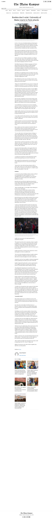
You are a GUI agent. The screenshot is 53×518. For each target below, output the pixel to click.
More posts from (22, 355)
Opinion (27, 10)
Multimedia (33, 10)
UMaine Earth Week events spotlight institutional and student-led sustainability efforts (32, 389)
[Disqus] (26, 423)
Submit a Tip (8, 12)
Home (7, 10)
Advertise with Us (36, 12)
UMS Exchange (44, 10)
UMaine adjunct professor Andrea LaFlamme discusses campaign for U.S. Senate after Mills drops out (32, 373)
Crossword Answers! (15, 12)
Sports (23, 10)
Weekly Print (22, 12)
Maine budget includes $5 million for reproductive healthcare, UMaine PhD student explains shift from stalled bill (20, 405)
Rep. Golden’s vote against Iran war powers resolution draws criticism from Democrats (20, 389)
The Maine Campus (26, 4)
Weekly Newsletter (29, 12)
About (10, 10)
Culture (18, 10)
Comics (38, 10)
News (14, 10)
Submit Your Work (44, 12)
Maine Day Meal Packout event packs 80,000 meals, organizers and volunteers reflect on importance (20, 372)
